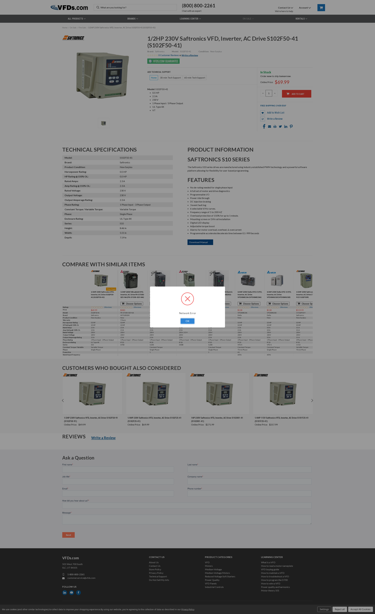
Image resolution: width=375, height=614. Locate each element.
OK (187, 321)
